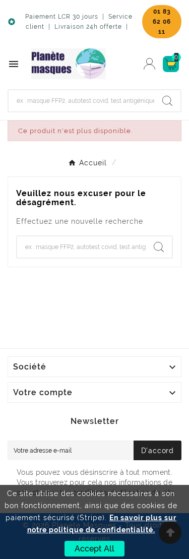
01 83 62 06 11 (162, 21)
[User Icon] (149, 64)
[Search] (167, 100)
